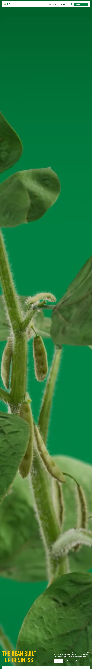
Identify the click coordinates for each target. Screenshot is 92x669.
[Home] (7, 4)
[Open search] (71, 4)
